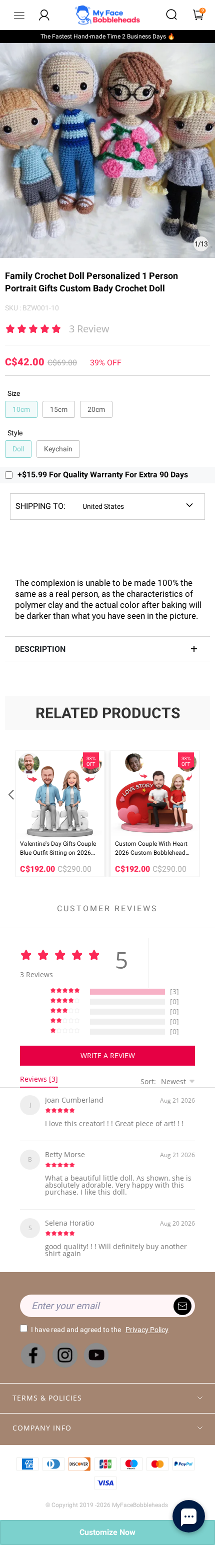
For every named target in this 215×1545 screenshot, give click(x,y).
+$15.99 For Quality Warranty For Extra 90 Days (103, 474)
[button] (10, 813)
